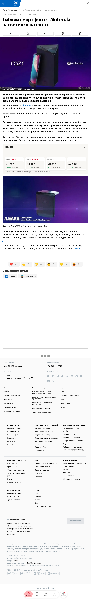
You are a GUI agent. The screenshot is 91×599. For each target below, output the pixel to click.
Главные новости (14, 428)
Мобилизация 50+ (69, 434)
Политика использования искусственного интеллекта (42, 392)
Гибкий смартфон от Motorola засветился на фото (39, 10)
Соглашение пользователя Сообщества (42, 403)
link (48, 376)
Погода (10, 445)
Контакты (64, 388)
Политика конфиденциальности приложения (44, 398)
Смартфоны (13, 10)
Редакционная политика (12, 396)
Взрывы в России (41, 447)
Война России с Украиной (46, 425)
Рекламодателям (10, 407)
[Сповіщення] (88, 3)
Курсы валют (12, 467)
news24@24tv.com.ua (13, 366)
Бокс (37, 493)
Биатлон (38, 503)
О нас (5, 388)
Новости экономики (16, 460)
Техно (5, 10)
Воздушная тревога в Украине (47, 438)
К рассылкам (75, 520)
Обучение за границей (71, 479)
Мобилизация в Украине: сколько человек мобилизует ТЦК (74, 449)
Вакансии (64, 392)
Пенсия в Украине (14, 482)
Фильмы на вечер (42, 470)
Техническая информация (41, 412)
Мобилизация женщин (71, 438)
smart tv (39, 573)
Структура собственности (70, 396)
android (13, 573)
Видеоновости (13, 438)
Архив (63, 399)
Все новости (13, 425)
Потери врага (40, 450)
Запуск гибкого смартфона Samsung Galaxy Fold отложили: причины (41, 115)
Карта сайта (65, 403)
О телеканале (8, 399)
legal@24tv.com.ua (34, 563)
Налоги (10, 479)
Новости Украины (14, 432)
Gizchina (26, 105)
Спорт (37, 490)
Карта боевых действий (44, 432)
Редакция (7, 392)
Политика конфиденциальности (44, 388)
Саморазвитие (68, 476)
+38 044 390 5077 (54, 366)
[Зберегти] (80, 33)
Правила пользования (12, 411)
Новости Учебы (70, 460)
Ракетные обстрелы (42, 428)
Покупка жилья (13, 497)
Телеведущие (8, 403)
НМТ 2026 (66, 473)
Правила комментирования (42, 408)
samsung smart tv (53, 573)
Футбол (38, 497)
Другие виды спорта (43, 506)
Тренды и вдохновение (16, 500)
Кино (37, 460)
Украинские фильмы (43, 467)
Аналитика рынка (14, 493)
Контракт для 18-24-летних (73, 441)
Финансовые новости (15, 470)
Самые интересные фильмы (46, 464)
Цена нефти (12, 464)
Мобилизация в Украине (74, 425)
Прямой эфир (12, 435)
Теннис (38, 500)
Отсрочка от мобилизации (73, 444)
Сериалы (38, 476)
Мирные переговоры (43, 435)
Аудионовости (12, 441)
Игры (63, 407)
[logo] (15, 3)
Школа (65, 469)
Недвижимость (14, 490)
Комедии (38, 473)
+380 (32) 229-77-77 (20, 560)
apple (26, 573)
